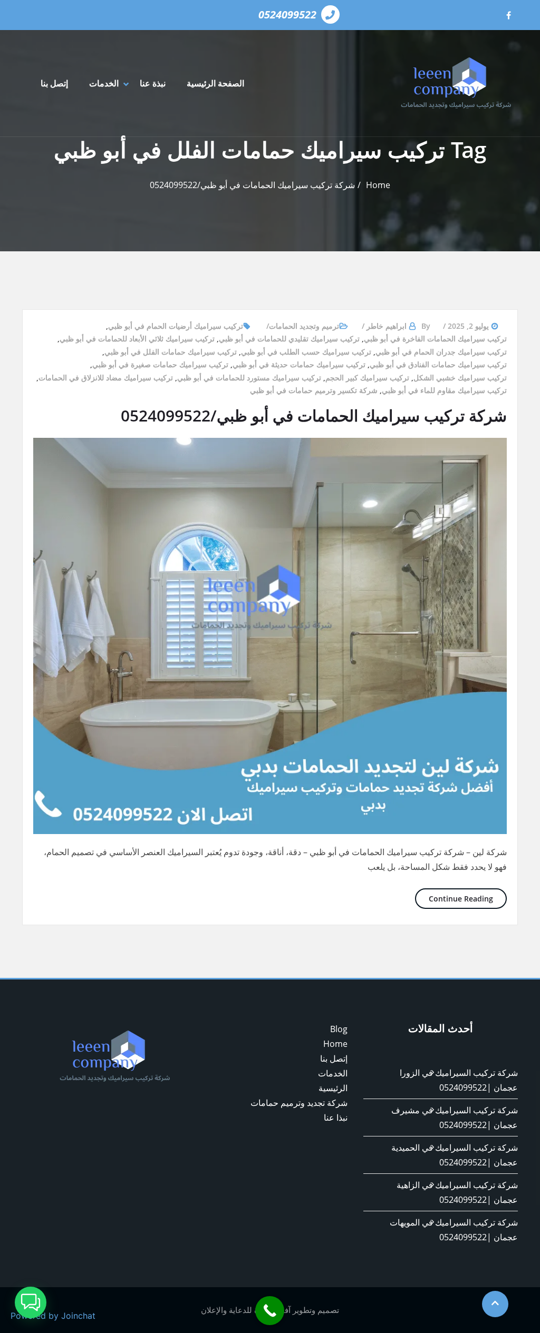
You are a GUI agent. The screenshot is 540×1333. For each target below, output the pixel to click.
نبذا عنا (336, 1117)
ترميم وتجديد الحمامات (304, 326)
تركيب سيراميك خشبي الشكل (460, 378)
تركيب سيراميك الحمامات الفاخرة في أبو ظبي (435, 339)
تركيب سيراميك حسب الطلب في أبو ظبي (306, 352)
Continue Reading (454, 898)
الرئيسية (333, 1088)
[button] (30, 1302)
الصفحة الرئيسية (215, 83)
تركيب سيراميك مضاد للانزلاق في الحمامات (105, 378)
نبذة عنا (153, 83)
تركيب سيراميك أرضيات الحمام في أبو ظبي (175, 326)
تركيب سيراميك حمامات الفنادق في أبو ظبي (438, 364)
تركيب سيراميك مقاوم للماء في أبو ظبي (444, 390)
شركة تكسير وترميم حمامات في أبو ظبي (314, 390)
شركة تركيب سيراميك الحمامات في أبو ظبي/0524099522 (252, 185)
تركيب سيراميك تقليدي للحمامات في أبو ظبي (289, 339)
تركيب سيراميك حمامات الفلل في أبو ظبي (170, 352)
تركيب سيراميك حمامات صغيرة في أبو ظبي (160, 364)
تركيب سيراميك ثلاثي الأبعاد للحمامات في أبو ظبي (137, 339)
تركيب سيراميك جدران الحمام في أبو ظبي (441, 352)
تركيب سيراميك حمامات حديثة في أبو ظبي (299, 364)
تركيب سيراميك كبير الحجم (367, 378)
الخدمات (104, 83)
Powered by (53, 1315)
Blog (339, 1029)
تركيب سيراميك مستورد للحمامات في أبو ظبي (249, 378)
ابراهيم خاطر (387, 326)
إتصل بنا (54, 83)
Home (378, 185)
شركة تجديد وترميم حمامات (299, 1103)
